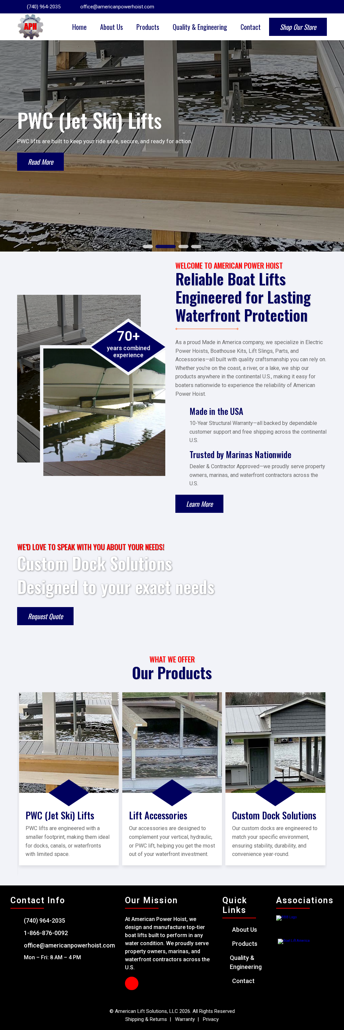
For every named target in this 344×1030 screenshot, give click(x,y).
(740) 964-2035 (43, 7)
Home (79, 27)
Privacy (210, 1019)
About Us (111, 27)
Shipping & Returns (146, 1019)
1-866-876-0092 (46, 932)
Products (147, 27)
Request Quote (45, 616)
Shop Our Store (298, 27)
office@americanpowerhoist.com (117, 7)
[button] (148, 246)
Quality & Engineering (200, 27)
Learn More (199, 504)
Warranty (185, 1019)
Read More (40, 162)
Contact (251, 27)
